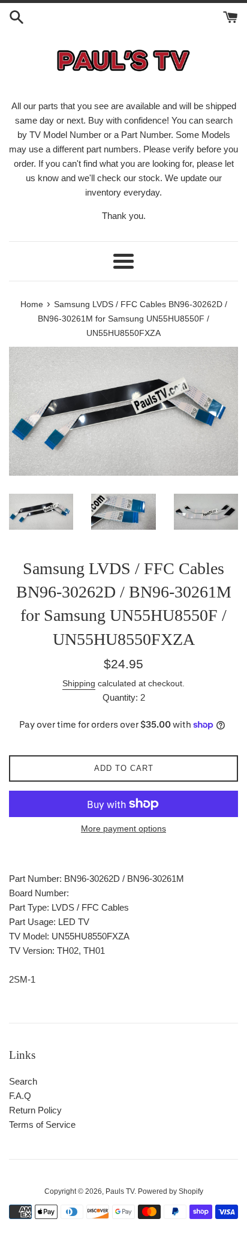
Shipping (78, 683)
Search (23, 1081)
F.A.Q (20, 1096)
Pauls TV (120, 1191)
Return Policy (35, 1110)
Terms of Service (42, 1124)
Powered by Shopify (170, 1191)
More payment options (123, 828)
